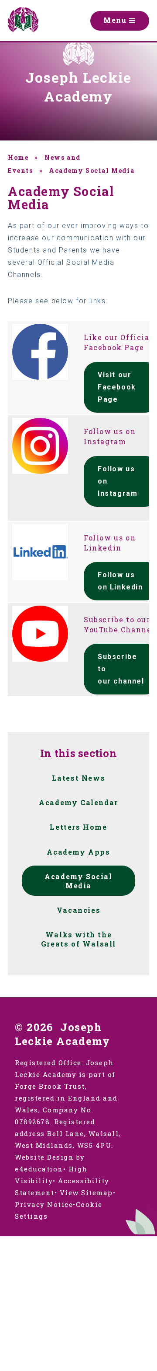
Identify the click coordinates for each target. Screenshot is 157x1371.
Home (18, 157)
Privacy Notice (44, 1204)
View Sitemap (86, 1192)
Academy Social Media (91, 170)
